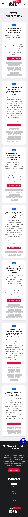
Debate (10, 430)
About (14, 496)
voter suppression (11, 75)
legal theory (12, 195)
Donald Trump (11, 65)
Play (9, 58)
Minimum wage (17, 70)
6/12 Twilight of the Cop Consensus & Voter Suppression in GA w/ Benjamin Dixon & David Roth (14, 91)
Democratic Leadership (10, 190)
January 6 (10, 70)
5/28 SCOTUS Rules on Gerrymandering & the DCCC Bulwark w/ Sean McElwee (14, 156)
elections (18, 65)
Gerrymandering (11, 192)
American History (10, 131)
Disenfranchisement (18, 62)
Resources (14, 491)
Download (18, 58)
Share (12, 58)
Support (14, 500)
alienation (8, 252)
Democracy (14, 252)
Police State (11, 139)
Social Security (10, 317)
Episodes (14, 484)
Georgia (10, 134)
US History (10, 141)
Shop (14, 489)
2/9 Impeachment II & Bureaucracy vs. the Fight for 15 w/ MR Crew (14, 30)
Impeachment (18, 67)
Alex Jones (10, 367)
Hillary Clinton (11, 310)
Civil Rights (9, 307)
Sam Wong (18, 377)
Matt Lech (8, 312)
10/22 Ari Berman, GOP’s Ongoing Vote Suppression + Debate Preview (14, 394)
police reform (18, 136)
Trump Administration (14, 72)
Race (21, 312)
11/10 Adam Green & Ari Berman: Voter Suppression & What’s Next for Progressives (14, 269)
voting (19, 254)
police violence (18, 139)
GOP (21, 307)
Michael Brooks (15, 312)
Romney (19, 430)
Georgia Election (17, 134)
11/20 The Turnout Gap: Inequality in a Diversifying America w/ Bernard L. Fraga (14, 214)
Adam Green (11, 305)
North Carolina (18, 374)
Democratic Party (20, 190)
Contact (14, 503)
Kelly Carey (18, 310)
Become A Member (14, 470)
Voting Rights (19, 75)
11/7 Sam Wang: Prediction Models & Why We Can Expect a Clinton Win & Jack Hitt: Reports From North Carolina (14, 333)
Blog (14, 486)
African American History (14, 129)
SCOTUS (17, 195)
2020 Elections (9, 62)
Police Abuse (11, 136)
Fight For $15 (10, 67)
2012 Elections (11, 428)
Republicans (11, 314)
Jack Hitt (18, 370)
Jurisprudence (18, 192)
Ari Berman (18, 305)
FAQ (14, 498)
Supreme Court (10, 197)
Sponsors (14, 493)
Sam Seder (18, 314)
